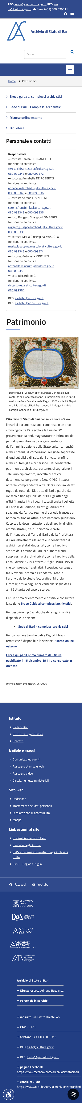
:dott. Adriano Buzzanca (42, 990)
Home (12, 81)
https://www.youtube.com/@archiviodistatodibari (49, 1086)
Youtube (42, 884)
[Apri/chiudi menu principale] (70, 69)
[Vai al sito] (42, 904)
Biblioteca (17, 128)
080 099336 (35, 193)
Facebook (20, 884)
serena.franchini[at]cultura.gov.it (29, 207)
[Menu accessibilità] (8, 1094)
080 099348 (16, 173)
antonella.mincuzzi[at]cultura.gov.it (31, 266)
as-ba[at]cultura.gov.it (29, 298)
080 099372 (35, 173)
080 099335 (35, 212)
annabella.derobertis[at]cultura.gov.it (32, 188)
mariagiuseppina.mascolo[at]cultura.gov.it (35, 246)
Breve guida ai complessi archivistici (36, 96)
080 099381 (16, 232)
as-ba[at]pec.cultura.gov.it (31, 303)
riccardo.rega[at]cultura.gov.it (27, 285)
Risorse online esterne (26, 117)
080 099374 (35, 251)
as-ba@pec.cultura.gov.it (30, 4)
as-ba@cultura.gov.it (40, 1047)
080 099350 (16, 270)
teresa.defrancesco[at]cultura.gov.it (31, 168)
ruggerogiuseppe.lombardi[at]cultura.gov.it (35, 227)
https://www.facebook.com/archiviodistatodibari (48, 1072)
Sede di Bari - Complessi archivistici (35, 106)
